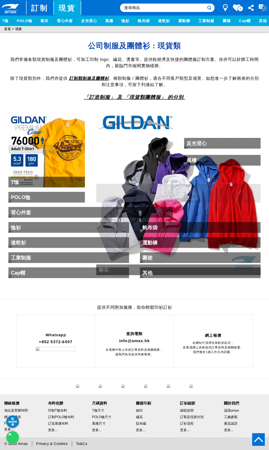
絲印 (139, 410)
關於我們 (231, 403)
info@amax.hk (134, 341)
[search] (209, 8)
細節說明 (187, 410)
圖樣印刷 (143, 403)
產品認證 (230, 423)
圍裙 (227, 21)
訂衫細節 (187, 403)
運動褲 (184, 21)
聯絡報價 (11, 403)
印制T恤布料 (57, 410)
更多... (52, 430)
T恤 (5, 21)
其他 (263, 21)
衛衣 (45, 21)
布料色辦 (55, 403)
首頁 (7, 29)
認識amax (231, 410)
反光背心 (89, 21)
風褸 (109, 21)
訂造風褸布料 (58, 423)
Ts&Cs (81, 444)
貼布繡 (141, 423)
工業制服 (206, 21)
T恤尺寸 (98, 410)
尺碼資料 (99, 403)
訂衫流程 (187, 423)
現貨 (67, 8)
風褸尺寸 (98, 423)
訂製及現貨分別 (192, 417)
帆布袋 (144, 21)
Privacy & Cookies (51, 444)
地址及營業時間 (16, 410)
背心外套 (65, 21)
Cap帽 (245, 21)
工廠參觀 (230, 417)
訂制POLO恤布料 (61, 417)
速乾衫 (164, 21)
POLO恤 (24, 21)
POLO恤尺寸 (101, 417)
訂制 (40, 8)
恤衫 (125, 21)
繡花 (139, 417)
